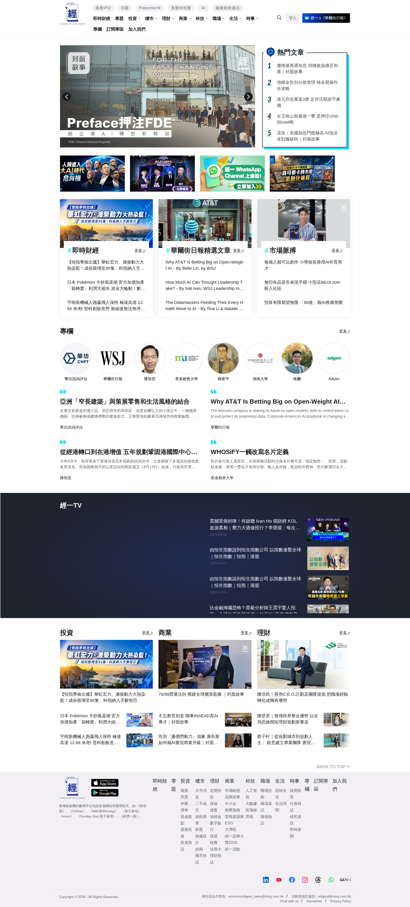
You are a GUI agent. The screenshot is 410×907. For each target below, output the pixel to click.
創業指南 (232, 820)
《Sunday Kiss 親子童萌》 (96, 826)
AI (203, 8)
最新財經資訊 (228, 8)
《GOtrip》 (77, 821)
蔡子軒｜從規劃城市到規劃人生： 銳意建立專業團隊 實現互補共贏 (286, 749)
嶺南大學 (260, 379)
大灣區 (230, 839)
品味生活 (281, 803)
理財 (166, 18)
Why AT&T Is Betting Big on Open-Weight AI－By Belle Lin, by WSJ (204, 265)
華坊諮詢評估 (76, 379)
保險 (214, 813)
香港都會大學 (186, 379)
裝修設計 (201, 849)
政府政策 (295, 803)
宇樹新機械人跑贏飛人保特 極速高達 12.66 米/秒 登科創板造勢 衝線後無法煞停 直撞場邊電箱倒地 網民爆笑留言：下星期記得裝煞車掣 (106, 306)
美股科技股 (181, 8)
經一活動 (232, 859)
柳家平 (223, 379)
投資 (132, 18)
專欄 (97, 29)
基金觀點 (186, 829)
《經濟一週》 (130, 826)
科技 (200, 18)
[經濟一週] (72, 13)
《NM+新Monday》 (103, 821)
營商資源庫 (234, 826)
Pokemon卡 (150, 8)
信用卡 (215, 859)
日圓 (125, 8)
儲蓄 (214, 820)
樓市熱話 (201, 868)
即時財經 (101, 18)
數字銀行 (215, 836)
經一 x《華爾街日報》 (329, 18)
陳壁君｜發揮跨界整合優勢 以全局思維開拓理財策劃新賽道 (287, 728)
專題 (119, 18)
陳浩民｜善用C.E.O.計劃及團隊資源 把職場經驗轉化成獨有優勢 (302, 707)
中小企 (230, 813)
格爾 (297, 379)
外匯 (184, 813)
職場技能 (266, 803)
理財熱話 (215, 868)
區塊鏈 (251, 820)
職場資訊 (266, 816)
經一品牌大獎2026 (234, 849)
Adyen (334, 379)
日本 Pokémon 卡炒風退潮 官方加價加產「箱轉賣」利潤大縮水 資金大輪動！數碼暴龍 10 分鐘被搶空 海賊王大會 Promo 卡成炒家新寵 (106, 286)
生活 (233, 18)
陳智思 (149, 379)
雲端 (249, 826)
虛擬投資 (186, 842)
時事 (250, 18)
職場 (217, 18)
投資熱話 (186, 855)
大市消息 (201, 803)
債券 (184, 820)
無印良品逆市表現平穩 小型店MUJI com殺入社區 (302, 285)
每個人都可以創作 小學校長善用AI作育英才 (303, 265)
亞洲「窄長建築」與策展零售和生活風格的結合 (125, 401)
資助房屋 (201, 829)
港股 (184, 800)
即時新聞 (295, 842)
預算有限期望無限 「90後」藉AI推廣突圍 (303, 302)
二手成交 (201, 816)
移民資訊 (295, 829)
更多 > (140, 250)
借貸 (214, 846)
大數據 (251, 813)
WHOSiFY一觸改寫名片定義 (250, 451)
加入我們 (136, 29)
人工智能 (251, 803)
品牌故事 (232, 807)
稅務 (214, 852)
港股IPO (103, 8)
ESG (229, 833)
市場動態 (232, 800)
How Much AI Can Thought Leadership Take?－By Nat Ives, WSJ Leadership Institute (205, 286)
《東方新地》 (131, 821)
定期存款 (215, 803)
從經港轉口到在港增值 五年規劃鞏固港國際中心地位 (128, 452)
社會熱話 (295, 816)
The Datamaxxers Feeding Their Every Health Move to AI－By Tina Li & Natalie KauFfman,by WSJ (205, 306)
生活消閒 (281, 816)
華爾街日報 (112, 379)
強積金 (215, 826)
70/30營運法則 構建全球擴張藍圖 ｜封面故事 (201, 704)
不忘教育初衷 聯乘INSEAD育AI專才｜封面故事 (188, 728)
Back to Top (331, 776)
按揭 (199, 859)
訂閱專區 (115, 29)
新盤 (199, 839)
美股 (184, 807)
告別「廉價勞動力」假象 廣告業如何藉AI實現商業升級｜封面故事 (188, 749)
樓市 (149, 18)
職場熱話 (266, 829)
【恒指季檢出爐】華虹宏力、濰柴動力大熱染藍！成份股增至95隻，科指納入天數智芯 (105, 265)
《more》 (66, 826)
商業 (183, 18)
